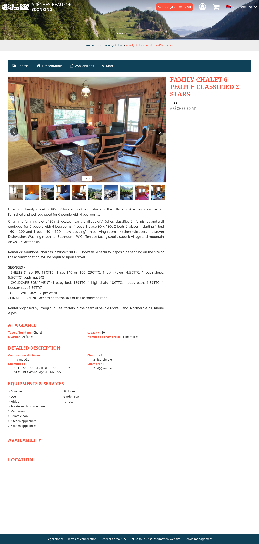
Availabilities (84, 66)
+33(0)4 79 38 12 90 (176, 7)
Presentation (52, 66)
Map (109, 66)
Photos (23, 66)
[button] (216, 7)
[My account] (203, 7)
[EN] (230, 7)
